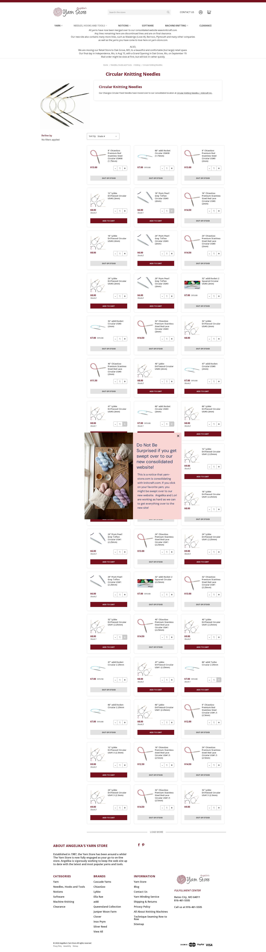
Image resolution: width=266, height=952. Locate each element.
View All (98, 931)
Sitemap (139, 924)
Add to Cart (109, 221)
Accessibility (67, 946)
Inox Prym (100, 921)
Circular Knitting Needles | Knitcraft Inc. (194, 93)
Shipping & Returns (145, 901)
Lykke (97, 891)
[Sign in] (201, 12)
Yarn (57, 25)
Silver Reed (100, 926)
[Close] (178, 436)
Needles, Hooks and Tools (89, 25)
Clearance (205, 25)
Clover (97, 916)
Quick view (108, 165)
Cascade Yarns (102, 881)
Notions (123, 25)
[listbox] (107, 136)
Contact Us (140, 891)
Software (148, 25)
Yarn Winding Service (146, 896)
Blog (136, 886)
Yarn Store (140, 881)
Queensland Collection (107, 906)
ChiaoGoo (99, 886)
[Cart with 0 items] (209, 12)
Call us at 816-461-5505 (188, 907)
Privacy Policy (142, 906)
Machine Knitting (175, 25)
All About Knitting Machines (151, 911)
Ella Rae (98, 896)
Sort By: (92, 136)
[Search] (168, 12)
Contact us (187, 12)
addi (96, 901)
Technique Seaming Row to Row (150, 918)
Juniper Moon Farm (105, 911)
